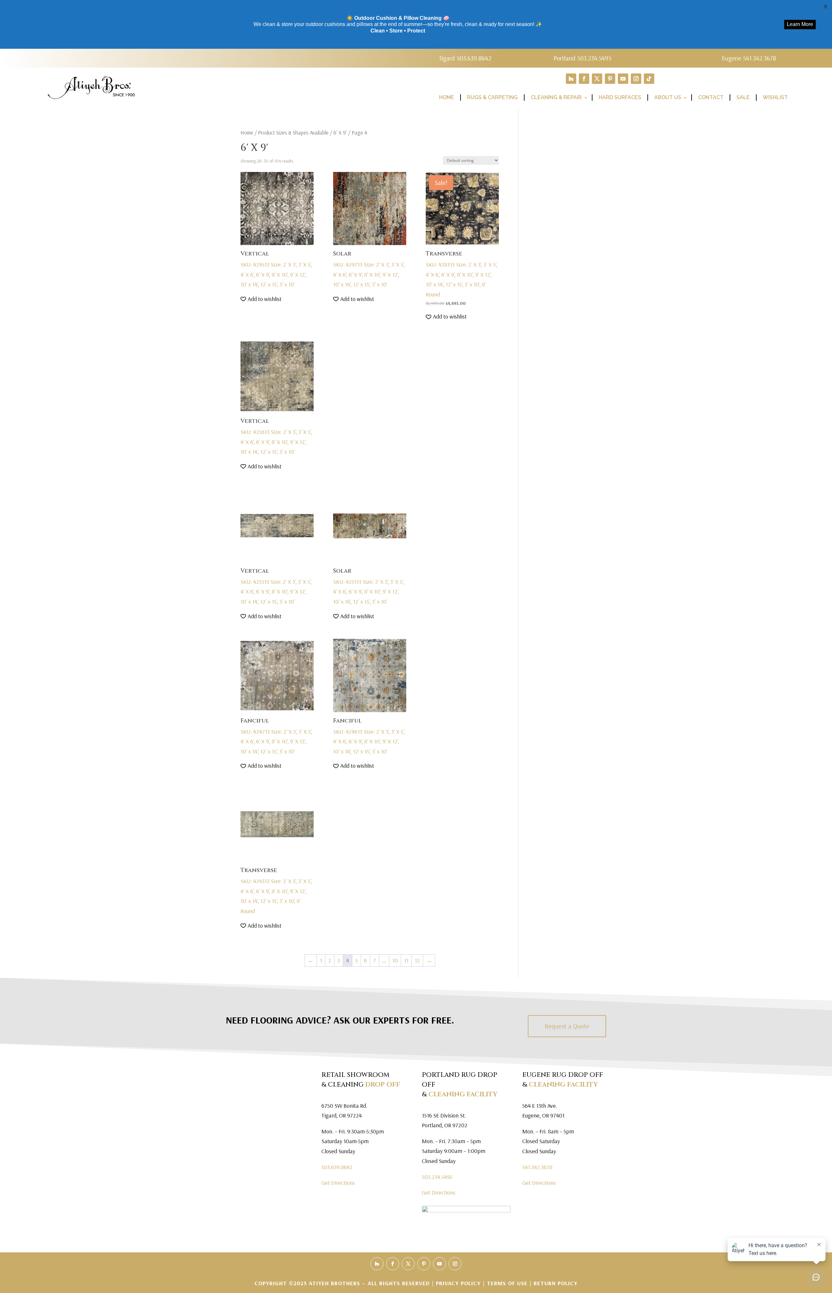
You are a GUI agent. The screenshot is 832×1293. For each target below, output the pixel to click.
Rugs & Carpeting (492, 97)
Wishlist (775, 97)
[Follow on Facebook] (584, 78)
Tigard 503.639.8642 (465, 58)
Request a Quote (567, 1026)
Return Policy (556, 1283)
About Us (667, 97)
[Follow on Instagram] (636, 78)
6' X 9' (340, 132)
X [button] (825, 6)
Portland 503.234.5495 (582, 58)
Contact (710, 97)
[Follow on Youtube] (623, 78)
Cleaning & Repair (556, 97)
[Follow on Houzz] (571, 78)
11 (406, 960)
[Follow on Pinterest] (610, 78)
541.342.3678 (537, 1167)
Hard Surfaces (620, 97)
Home (446, 97)
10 (395, 960)
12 (417, 960)
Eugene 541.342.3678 (749, 58)
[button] (260, 299)
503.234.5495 (437, 1177)
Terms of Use (507, 1283)
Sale (743, 97)
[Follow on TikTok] (649, 78)
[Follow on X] (597, 78)
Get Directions (338, 1182)
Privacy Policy (459, 1283)
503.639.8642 (337, 1167)
